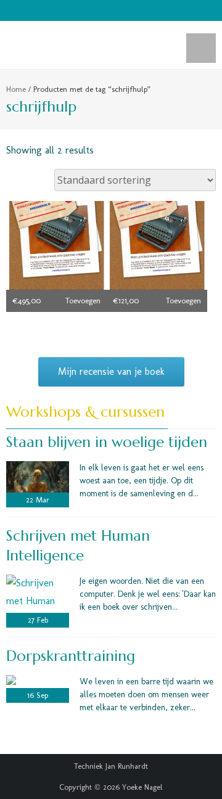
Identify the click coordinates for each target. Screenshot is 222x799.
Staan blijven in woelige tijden (106, 442)
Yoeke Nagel (142, 787)
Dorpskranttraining (70, 656)
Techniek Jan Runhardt (111, 766)
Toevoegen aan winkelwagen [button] (79, 303)
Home (16, 89)
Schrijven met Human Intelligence (78, 545)
